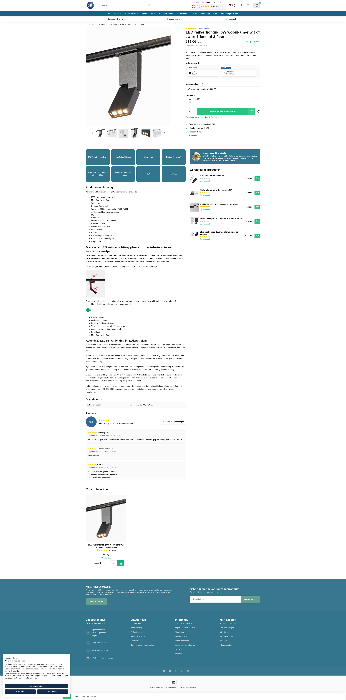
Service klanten (96, 601)
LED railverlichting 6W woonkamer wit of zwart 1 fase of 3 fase (119, 24)
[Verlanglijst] (248, 5)
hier (36, 678)
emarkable (191, 687)
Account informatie (228, 623)
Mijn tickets (224, 632)
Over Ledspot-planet (184, 623)
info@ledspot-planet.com (102, 658)
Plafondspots (147, 13)
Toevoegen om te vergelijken (197, 117)
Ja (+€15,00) (194, 99)
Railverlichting (131, 13)
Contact (178, 649)
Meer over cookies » (89, 696)
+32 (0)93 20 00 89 (100, 643)
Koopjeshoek (183, 13)
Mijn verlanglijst (226, 636)
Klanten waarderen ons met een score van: (206, 2)
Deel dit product (217, 117)
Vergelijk (97, 563)
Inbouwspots (113, 13)
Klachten (178, 654)
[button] (11, 658)
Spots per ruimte (166, 13)
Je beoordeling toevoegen (173, 422)
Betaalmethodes (182, 641)
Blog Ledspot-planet (229, 13)
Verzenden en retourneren (186, 645)
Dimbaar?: (191, 95)
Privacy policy (181, 636)
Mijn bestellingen (227, 628)
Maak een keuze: (194, 84)
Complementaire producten (205, 13)
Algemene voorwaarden (185, 628)
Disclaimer (179, 632)
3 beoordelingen (203, 28)
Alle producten (226, 645)
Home (88, 24)
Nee (191, 102)
